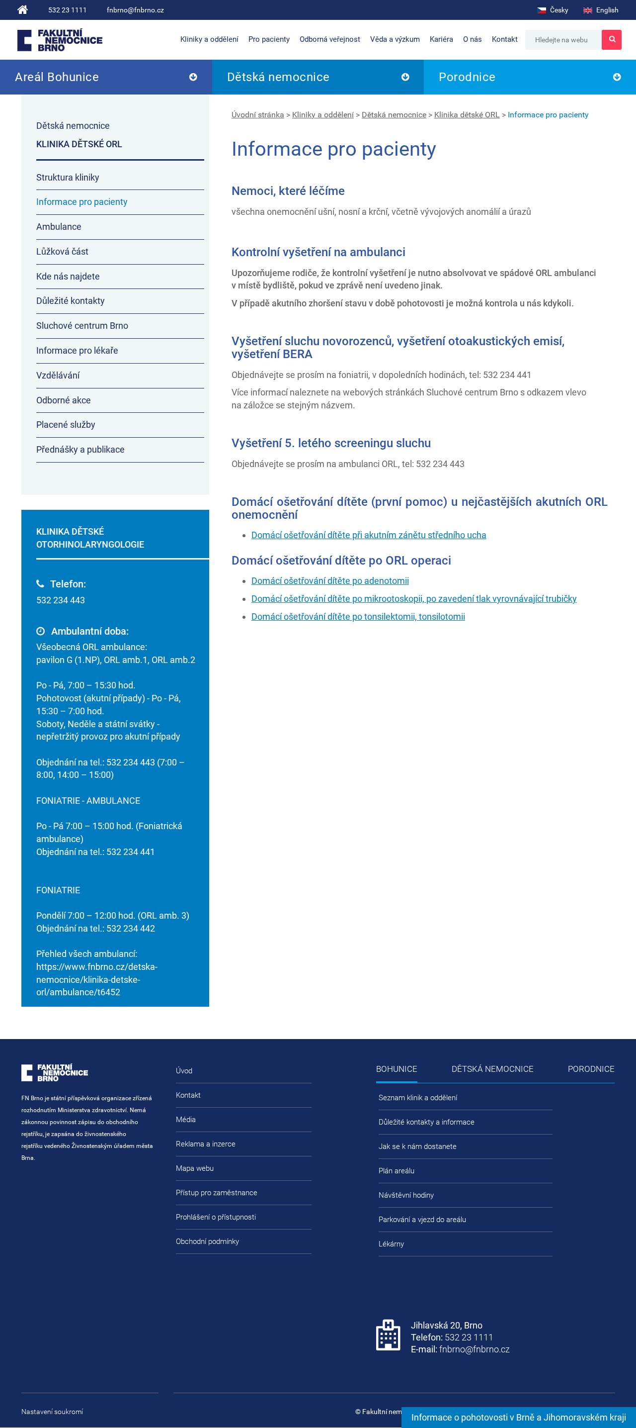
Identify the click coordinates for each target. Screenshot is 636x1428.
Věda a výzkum (395, 39)
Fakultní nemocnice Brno (59, 39)
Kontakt (505, 39)
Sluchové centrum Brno (82, 325)
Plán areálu (396, 1170)
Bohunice (396, 1069)
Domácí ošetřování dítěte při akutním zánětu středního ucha (368, 535)
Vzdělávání (58, 375)
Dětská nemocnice (278, 77)
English (607, 10)
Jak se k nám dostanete (418, 1146)
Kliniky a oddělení (209, 39)
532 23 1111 (67, 10)
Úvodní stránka (258, 114)
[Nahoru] (609, 1388)
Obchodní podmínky (207, 1241)
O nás (472, 39)
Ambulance (58, 226)
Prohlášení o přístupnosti (216, 1217)
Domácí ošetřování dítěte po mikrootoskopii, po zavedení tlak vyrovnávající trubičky (414, 598)
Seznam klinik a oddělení (418, 1097)
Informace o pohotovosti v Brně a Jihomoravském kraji (518, 1417)
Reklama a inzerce (206, 1144)
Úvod (184, 1070)
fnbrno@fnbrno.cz (135, 10)
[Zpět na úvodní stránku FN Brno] (22, 9)
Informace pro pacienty (548, 114)
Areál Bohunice (57, 77)
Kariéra (441, 39)
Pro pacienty (269, 39)
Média (186, 1119)
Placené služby (65, 424)
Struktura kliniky (67, 177)
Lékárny (391, 1243)
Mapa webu (195, 1168)
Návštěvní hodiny (406, 1195)
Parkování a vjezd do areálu (422, 1219)
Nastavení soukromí (52, 1412)
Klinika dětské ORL (467, 114)
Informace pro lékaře (77, 350)
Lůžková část (62, 251)
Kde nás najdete (68, 276)
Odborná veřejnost (330, 39)
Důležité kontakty (70, 300)
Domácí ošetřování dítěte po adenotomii (330, 580)
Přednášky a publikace (80, 449)
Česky (558, 10)
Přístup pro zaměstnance (216, 1192)
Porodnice (467, 77)
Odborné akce (63, 400)
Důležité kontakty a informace (427, 1122)
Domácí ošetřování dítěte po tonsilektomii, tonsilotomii (358, 616)
